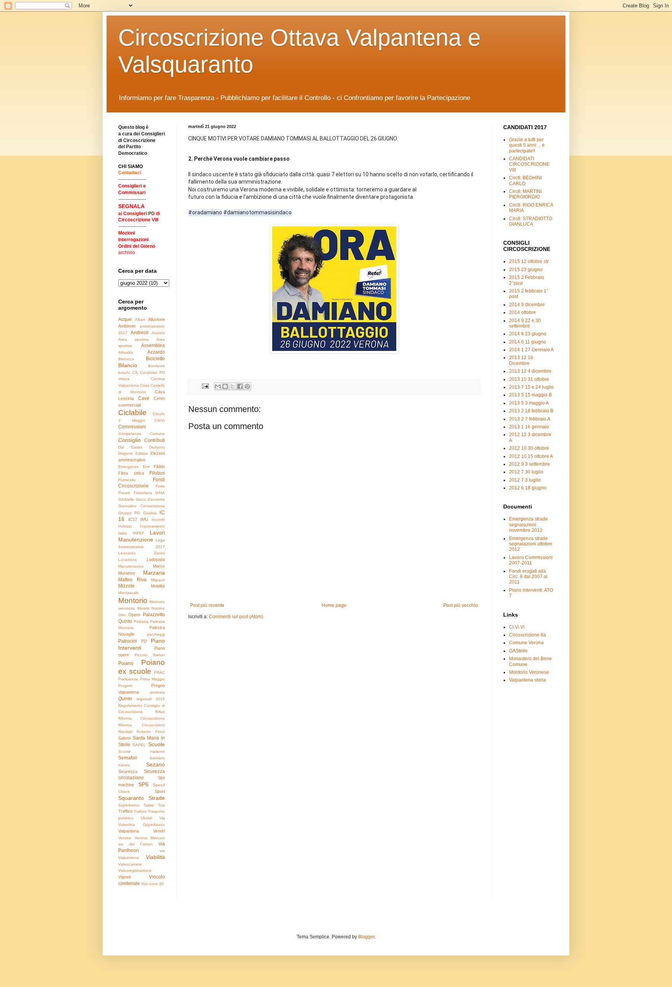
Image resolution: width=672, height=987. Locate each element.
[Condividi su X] (232, 386)
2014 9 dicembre (527, 304)
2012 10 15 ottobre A (531, 456)
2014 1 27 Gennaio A (531, 349)
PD (144, 641)
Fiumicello (127, 480)
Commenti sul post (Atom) (236, 616)
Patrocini (127, 641)
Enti (146, 467)
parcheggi (156, 634)
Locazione (127, 559)
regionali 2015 (150, 699)
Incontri (158, 519)
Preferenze (128, 679)
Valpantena (128, 831)
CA (135, 372)
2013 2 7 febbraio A (529, 419)
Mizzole (126, 586)
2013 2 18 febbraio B (531, 411)
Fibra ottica (131, 473)
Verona (124, 838)
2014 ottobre (522, 312)
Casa (144, 385)
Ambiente (127, 326)
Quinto (125, 698)
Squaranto (131, 798)
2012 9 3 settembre (529, 464)
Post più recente (207, 605)
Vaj (162, 818)
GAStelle (126, 499)
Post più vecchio (460, 605)
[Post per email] (205, 386)
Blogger (366, 937)
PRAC (159, 672)
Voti (144, 884)
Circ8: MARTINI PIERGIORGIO (525, 194)
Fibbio (159, 466)
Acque (125, 319)
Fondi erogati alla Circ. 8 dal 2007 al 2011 (528, 576)
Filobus (157, 473)
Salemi (124, 738)
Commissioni (132, 427)
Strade (157, 798)
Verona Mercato (150, 838)
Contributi (154, 440)
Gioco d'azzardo (150, 499)
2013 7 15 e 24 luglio (531, 387)
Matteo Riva (132, 579)
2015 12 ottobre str (529, 261)
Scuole (156, 744)
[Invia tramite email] (218, 386)
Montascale (128, 593)
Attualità (125, 352)
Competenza (129, 433)
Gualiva (150, 513)
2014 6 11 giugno (527, 342)
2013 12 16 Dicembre (521, 360)
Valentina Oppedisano (141, 824)
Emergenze (128, 467)
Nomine (158, 608)
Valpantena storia (527, 680)
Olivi (122, 615)
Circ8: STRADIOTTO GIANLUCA (530, 221)
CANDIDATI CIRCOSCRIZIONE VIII (529, 164)
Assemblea (153, 345)
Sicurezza (127, 771)
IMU (144, 519)
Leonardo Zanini (141, 553)
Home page (334, 605)
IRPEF (138, 533)
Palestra (141, 621)
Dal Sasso (130, 447)
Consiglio (129, 440)
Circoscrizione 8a (527, 635)
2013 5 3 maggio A (529, 403)
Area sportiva (133, 339)
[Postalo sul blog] (225, 386)
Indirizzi (124, 526)
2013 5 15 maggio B (530, 395)
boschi (124, 372)
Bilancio (127, 365)
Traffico (125, 811)
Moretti (143, 608)
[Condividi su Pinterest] (247, 386)
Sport (160, 791)
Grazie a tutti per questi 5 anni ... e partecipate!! (527, 145)
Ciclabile (132, 412)
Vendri (159, 831)
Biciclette (155, 358)
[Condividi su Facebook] (240, 386)
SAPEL (139, 745)
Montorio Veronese (529, 672)
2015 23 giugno (525, 269)
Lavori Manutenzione (141, 536)
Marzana (154, 573)
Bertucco (126, 359)
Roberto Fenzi (150, 731)
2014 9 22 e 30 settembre (525, 323)
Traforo (140, 811)
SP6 (143, 784)
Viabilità (155, 857)
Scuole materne (141, 751)
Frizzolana (143, 493)
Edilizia (141, 453)
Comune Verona (526, 642)
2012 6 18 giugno (527, 488)
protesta (157, 692)
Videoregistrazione (135, 870)
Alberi (140, 319)
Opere (134, 614)
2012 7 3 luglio (525, 480)
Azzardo (156, 352)
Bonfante (156, 366)
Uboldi (146, 818)
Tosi (161, 805)
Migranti (158, 580)
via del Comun (135, 844)
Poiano (125, 663)
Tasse (149, 805)
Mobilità (158, 586)
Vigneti (124, 877)
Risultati (125, 731)
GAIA (160, 493)
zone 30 (156, 884)
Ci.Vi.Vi (517, 627)
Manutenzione (131, 566)
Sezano (155, 764)
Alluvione (156, 319)
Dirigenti (125, 453)
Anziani (158, 333)
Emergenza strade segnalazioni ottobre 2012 (530, 544)
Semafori (127, 758)
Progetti (125, 686)
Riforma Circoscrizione (141, 718)
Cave (143, 398)
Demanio (157, 447)
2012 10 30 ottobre (529, 448)
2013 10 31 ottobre (529, 379)
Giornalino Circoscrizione (141, 506)
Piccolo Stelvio (150, 655)
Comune (157, 433)
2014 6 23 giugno (527, 334)
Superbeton (129, 805)
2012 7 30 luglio (526, 472)
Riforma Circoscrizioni (141, 725)
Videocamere (130, 864)
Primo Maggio (152, 679)
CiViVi (159, 420)
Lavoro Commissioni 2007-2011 (531, 560)
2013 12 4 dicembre (530, 371)
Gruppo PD (129, 513)
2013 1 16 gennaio (529, 427)
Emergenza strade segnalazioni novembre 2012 (528, 524)
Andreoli (140, 332)
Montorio (132, 600)
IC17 (132, 519)
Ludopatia (156, 559)
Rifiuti (160, 712)
